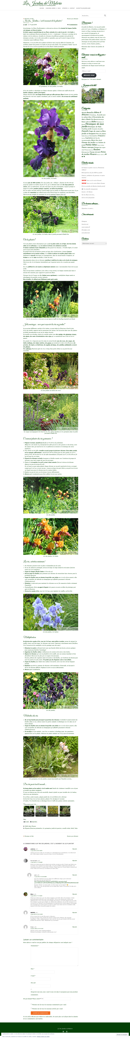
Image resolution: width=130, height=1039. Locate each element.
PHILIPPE (32, 912)
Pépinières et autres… (88, 208)
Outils (96, 142)
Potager (96, 147)
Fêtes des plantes (101, 133)
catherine (32, 849)
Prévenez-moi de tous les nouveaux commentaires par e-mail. (49, 1004)
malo (25, 24)
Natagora (84, 221)
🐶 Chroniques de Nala (28, 18)
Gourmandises (93, 136)
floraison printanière (36, 828)
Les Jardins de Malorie (42, 3)
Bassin (96, 119)
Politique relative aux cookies (43, 1036)
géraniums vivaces (71, 334)
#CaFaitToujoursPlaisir (83, 8)
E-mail (33, 976)
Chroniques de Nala (94, 127)
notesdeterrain (86, 233)
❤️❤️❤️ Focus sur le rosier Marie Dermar (93, 183)
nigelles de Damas (51, 345)
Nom (32, 969)
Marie (31, 894)
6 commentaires (73, 24)
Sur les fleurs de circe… (88, 194)
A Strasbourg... (93, 115)
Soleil (72, 828)
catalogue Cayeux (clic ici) (58, 194)
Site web (33, 983)
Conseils (85, 131)
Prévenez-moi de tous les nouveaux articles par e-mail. (47, 1008)
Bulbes (94, 122)
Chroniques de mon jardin (93, 125)
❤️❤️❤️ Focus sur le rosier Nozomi (91, 180)
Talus (76, 828)
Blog (59, 8)
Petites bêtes (91, 144)
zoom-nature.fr (86, 227)
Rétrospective (85, 152)
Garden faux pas (85, 136)
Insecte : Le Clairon (87, 192)
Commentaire (35, 945)
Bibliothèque (101, 119)
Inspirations (89, 138)
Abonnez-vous (89, 75)
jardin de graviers (56, 828)
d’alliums (29, 343)
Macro (93, 140)
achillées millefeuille (65, 345)
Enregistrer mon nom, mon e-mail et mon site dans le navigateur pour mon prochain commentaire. (54, 993)
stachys (60, 334)
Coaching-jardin (86, 129)
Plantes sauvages (88, 147)
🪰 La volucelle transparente (90, 189)
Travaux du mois (95, 152)
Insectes (83, 138)
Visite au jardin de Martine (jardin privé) (93, 186)
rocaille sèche (66, 828)
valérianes (28, 349)
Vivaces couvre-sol (101, 154)
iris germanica (47, 828)
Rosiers (97, 149)
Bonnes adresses (86, 122)
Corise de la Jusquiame (88, 197)
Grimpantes (101, 136)
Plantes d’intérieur (100, 145)
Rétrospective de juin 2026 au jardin (92, 172)
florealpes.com (86, 230)
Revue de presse (89, 150)
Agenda (84, 112)
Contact (72, 8)
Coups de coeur (94, 131)
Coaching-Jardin (50, 8)
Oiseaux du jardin (88, 142)
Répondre (74, 849)
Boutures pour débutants (72, 18)
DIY (101, 131)
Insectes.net (85, 224)
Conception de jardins (97, 129)
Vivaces (34, 826)
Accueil (42, 8)
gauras (49, 343)
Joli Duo (95, 138)
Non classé (99, 140)
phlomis (28, 347)
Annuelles (90, 112)
